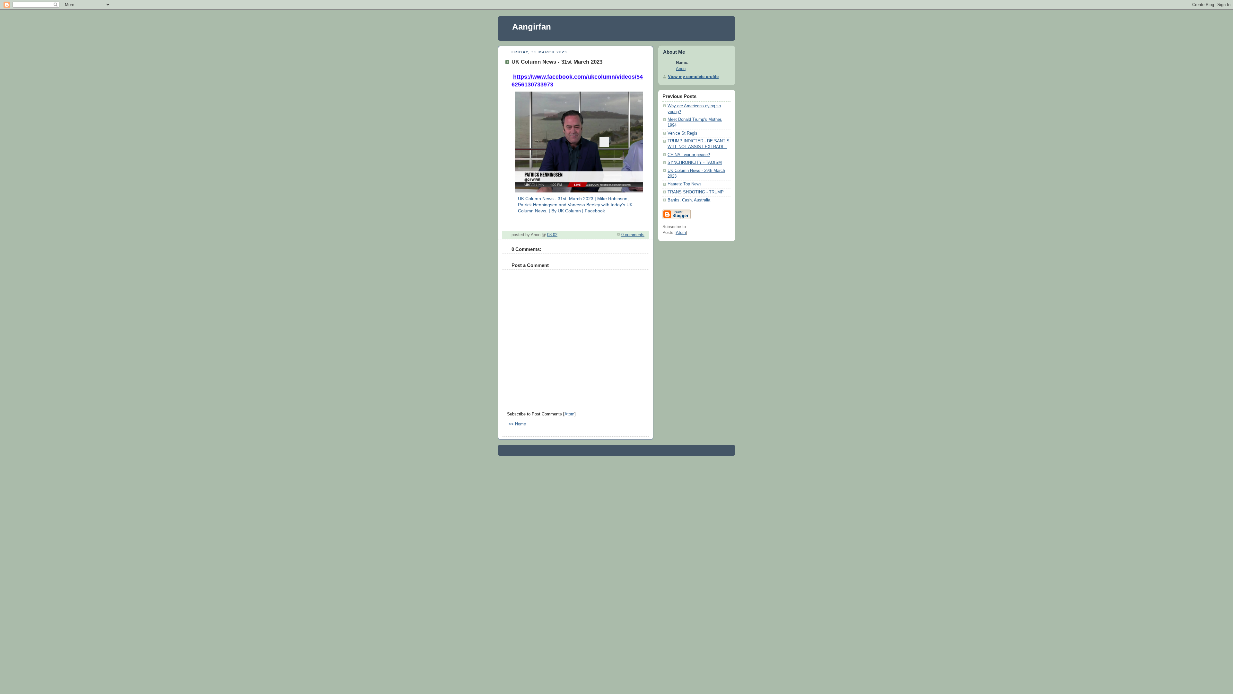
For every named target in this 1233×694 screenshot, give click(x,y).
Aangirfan (531, 26)
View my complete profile (693, 77)
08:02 (552, 235)
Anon (681, 69)
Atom (569, 414)
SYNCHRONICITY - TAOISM (695, 162)
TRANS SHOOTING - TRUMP (696, 192)
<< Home (517, 424)
